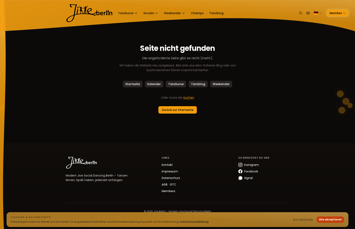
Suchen (188, 98)
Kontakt (167, 165)
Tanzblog (216, 13)
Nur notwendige (303, 219)
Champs (197, 13)
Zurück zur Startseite (178, 110)
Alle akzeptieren (330, 219)
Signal (248, 178)
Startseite (132, 84)
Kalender (154, 84)
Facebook (251, 171)
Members (168, 191)
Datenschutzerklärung (194, 221)
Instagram (251, 165)
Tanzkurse (126, 13)
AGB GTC (169, 184)
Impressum (170, 171)
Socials (148, 13)
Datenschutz (171, 178)
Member (336, 13)
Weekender (172, 13)
